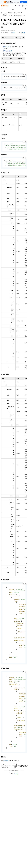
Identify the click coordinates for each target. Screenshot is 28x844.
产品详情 (13, 32)
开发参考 (10, 12)
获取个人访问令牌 (7, 51)
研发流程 (5, 14)
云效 (6, 12)
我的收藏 (23, 32)
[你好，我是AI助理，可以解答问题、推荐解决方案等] (19, 5)
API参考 (15, 12)
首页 (2, 12)
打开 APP (23, 2)
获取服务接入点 (7, 47)
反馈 (16, 773)
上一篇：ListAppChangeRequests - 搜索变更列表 (7, 766)
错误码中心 (6, 760)
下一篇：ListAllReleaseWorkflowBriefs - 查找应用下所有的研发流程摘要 (20, 766)
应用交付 (20, 12)
